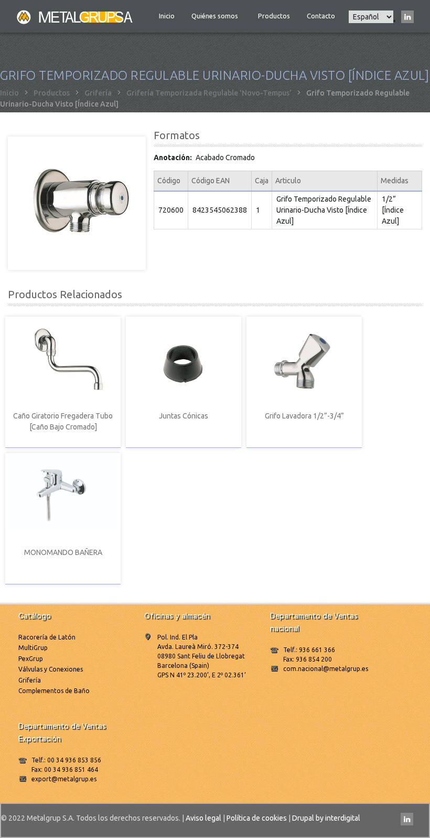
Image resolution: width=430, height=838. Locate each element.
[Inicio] (75, 16)
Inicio (167, 15)
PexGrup (30, 658)
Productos (274, 15)
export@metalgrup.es (63, 779)
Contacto (321, 15)
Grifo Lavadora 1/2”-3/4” (304, 416)
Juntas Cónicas (183, 416)
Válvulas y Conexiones (50, 669)
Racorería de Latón (47, 637)
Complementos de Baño (54, 690)
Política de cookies (257, 818)
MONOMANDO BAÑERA (63, 552)
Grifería (98, 93)
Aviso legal (203, 818)
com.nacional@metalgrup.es (325, 668)
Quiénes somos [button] (215, 15)
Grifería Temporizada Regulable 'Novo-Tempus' (209, 93)
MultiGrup (33, 647)
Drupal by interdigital (326, 818)
